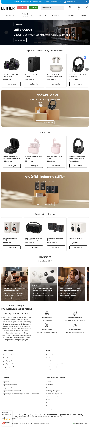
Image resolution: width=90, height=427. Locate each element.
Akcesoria (56, 15)
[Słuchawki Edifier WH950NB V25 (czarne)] (78, 64)
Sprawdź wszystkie (43, 122)
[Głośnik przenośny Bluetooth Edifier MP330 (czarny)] (34, 228)
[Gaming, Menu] (45, 15)
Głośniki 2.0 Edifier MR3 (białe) (10, 239)
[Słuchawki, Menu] (13, 15)
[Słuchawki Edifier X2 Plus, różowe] (56, 146)
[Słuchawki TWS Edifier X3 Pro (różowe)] (34, 146)
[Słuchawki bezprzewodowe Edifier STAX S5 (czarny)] (78, 146)
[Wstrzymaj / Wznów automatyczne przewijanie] (86, 41)
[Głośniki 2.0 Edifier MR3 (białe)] (12, 228)
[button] (6, 32)
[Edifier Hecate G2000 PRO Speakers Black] (12, 64)
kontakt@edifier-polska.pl (15, 419)
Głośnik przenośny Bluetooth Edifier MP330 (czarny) (33, 239)
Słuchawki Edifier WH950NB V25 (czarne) (77, 75)
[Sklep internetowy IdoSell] (80, 423)
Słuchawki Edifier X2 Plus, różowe (54, 157)
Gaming (41, 15)
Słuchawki (8, 15)
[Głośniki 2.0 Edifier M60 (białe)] (78, 228)
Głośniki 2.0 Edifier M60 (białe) (76, 239)
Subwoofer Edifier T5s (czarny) (31, 75)
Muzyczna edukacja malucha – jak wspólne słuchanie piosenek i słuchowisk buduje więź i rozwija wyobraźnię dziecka (15, 289)
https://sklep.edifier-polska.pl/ (34, 415)
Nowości (35, 7)
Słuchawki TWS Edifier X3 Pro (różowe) (33, 157)
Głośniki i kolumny (24, 15)
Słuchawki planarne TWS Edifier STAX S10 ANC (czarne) (11, 157)
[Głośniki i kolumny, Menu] (31, 15)
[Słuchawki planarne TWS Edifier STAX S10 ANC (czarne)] (12, 146)
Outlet (83, 15)
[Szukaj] (62, 8)
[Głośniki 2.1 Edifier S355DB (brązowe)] (56, 228)
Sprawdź (18, 40)
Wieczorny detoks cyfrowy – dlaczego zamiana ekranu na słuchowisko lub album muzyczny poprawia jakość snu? (70, 289)
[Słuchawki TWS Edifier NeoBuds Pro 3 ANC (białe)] (56, 64)
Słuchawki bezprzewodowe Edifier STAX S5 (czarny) (77, 157)
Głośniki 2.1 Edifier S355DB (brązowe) (55, 239)
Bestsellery (71, 15)
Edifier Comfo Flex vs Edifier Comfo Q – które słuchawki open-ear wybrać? (42, 289)
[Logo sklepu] (8, 8)
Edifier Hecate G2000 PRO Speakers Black (10, 75)
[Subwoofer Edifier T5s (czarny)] (34, 64)
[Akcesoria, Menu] (60, 15)
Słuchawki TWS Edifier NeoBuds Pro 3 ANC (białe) (55, 75)
